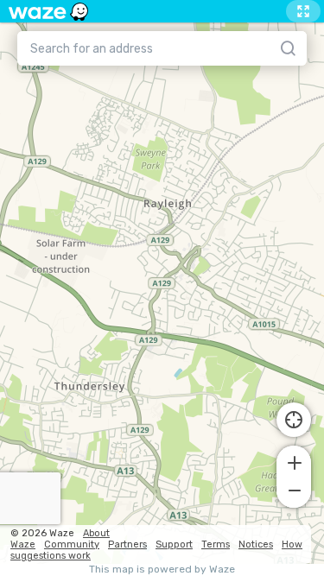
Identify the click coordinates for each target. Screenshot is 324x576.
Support (174, 544)
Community (71, 544)
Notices (255, 544)
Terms (215, 544)
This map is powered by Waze (162, 569)
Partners (127, 544)
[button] (293, 461)
